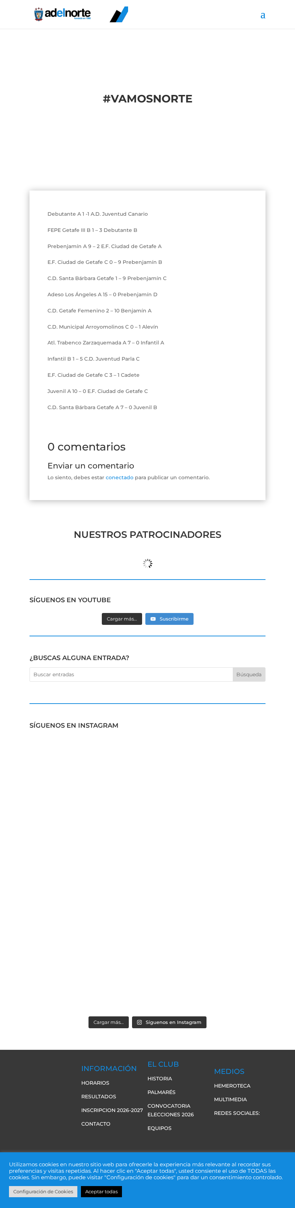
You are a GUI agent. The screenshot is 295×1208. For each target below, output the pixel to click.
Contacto (95, 1124)
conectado (119, 477)
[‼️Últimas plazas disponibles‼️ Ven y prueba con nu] (207, 840)
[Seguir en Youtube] (248, 1128)
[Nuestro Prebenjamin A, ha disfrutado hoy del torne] (88, 909)
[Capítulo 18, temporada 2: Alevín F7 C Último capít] (88, 977)
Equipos (160, 1128)
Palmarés (162, 1092)
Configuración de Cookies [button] (43, 1191)
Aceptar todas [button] (101, 1191)
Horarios (95, 1083)
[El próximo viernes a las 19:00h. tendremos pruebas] (88, 840)
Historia (160, 1078)
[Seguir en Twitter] (234, 1128)
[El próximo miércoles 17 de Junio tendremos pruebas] (207, 771)
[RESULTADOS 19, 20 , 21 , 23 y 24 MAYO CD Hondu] (207, 977)
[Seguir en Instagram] (263, 1128)
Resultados (98, 1096)
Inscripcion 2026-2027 (112, 1110)
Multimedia (230, 1099)
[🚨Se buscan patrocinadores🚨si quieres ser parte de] (88, 771)
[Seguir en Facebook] (220, 1128)
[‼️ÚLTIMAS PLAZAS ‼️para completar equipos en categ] (207, 909)
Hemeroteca (232, 1086)
